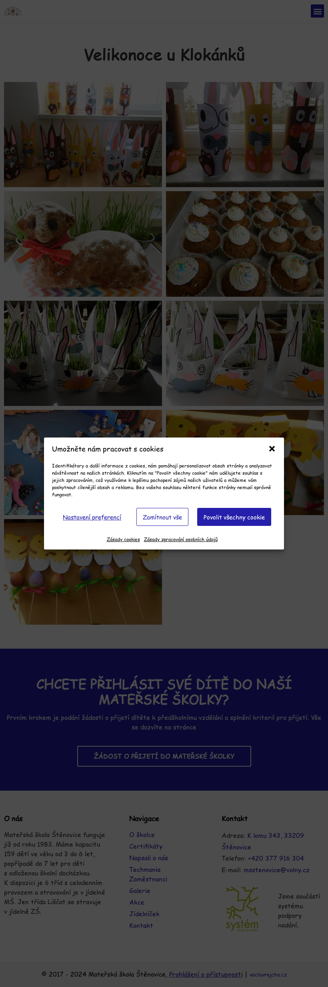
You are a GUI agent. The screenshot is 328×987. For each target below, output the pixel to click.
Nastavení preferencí (92, 517)
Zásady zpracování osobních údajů (181, 539)
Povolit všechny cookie (234, 517)
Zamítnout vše (162, 517)
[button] (272, 449)
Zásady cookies (123, 539)
